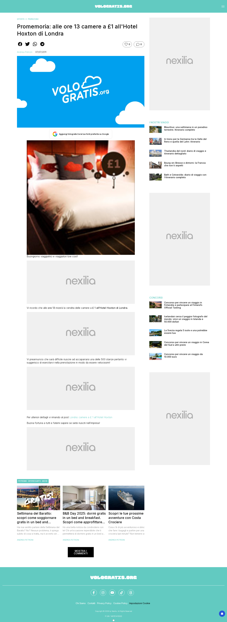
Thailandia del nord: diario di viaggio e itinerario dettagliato (185, 152)
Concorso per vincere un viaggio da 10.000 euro (183, 355)
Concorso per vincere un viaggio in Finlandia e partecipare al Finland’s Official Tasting (183, 305)
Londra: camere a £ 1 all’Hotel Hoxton (90, 417)
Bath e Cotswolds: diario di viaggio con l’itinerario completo (185, 176)
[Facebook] (92, 591)
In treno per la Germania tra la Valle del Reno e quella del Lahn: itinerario (185, 140)
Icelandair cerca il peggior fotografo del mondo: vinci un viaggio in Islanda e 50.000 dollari (185, 319)
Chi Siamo (81, 603)
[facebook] (20, 46)
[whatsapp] (35, 46)
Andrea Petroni (24, 52)
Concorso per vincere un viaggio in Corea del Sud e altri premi (186, 343)
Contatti (91, 603)
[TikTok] (119, 591)
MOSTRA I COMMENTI (81, 552)
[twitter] (27, 46)
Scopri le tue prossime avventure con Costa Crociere (125, 518)
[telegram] (42, 46)
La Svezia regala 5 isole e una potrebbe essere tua (185, 331)
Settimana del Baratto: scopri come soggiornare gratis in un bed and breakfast (36, 518)
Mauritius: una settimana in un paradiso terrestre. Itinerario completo (185, 128)
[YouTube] (110, 591)
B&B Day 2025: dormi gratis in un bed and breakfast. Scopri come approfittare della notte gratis (84, 518)
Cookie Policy (120, 603)
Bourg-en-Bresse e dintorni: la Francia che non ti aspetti (185, 164)
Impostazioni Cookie (139, 603)
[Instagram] (101, 591)
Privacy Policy (104, 603)
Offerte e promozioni (28, 19)
